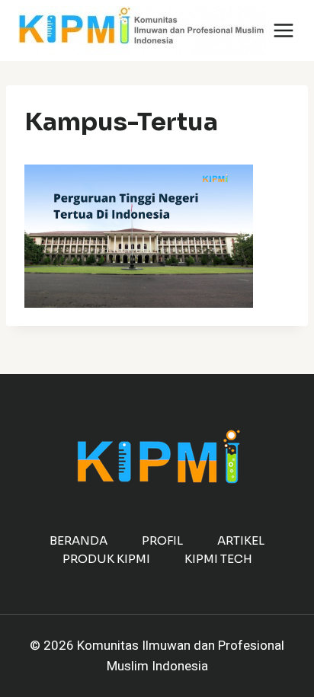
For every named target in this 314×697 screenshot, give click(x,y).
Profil (162, 540)
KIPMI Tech (218, 559)
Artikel (240, 540)
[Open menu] (284, 30)
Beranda (78, 540)
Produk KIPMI (106, 559)
